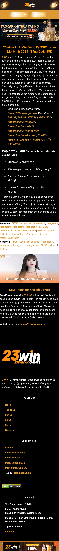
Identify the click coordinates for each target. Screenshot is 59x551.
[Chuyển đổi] (5, 162)
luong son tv (39, 223)
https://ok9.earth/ (29, 234)
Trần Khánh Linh (22, 473)
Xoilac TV (44, 117)
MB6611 (13, 139)
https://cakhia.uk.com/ (22, 135)
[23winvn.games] (29, 5)
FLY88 (41, 135)
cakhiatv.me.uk (8, 230)
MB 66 (12, 117)
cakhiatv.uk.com (45, 230)
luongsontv (25, 223)
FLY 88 (32, 117)
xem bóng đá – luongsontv (39, 241)
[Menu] (4, 5)
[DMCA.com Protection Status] (11, 486)
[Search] (54, 5)
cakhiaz (53, 245)
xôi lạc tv (43, 227)
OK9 (2, 234)
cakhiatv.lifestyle (27, 230)
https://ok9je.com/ (9, 238)
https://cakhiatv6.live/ (21, 122)
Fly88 (14, 241)
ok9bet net (14, 234)
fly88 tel (4, 249)
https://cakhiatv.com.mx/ (23, 131)
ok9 (7, 234)
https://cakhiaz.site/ (20, 126)
